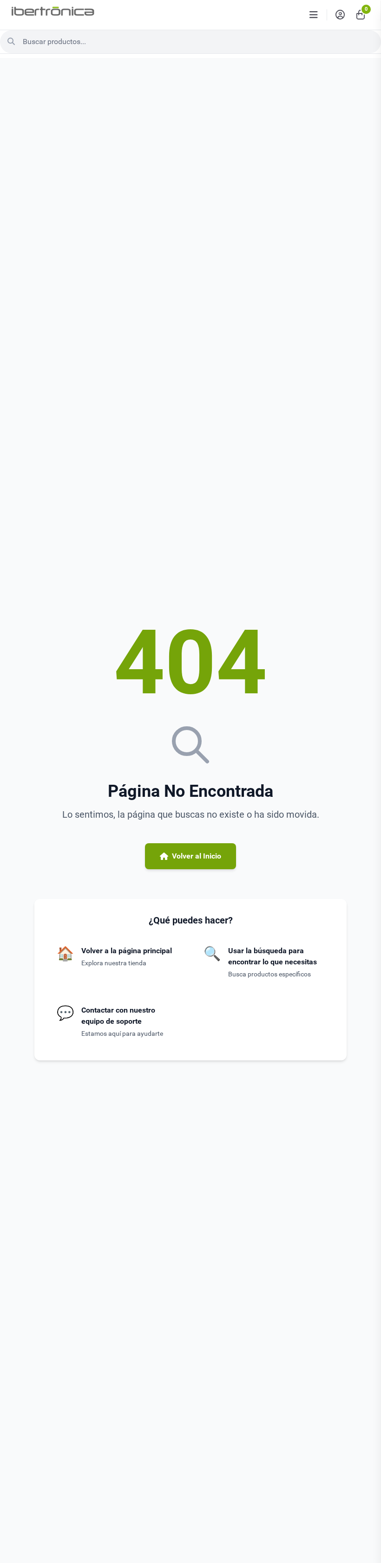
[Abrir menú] (313, 15)
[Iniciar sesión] (340, 15)
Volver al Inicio (196, 856)
